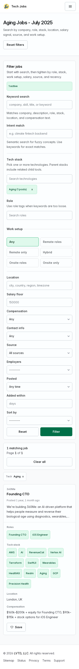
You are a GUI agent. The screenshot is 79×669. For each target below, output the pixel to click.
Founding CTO (17, 534)
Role (10, 201)
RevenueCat (36, 552)
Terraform (15, 562)
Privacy (34, 660)
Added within (16, 395)
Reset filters (15, 44)
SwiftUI (32, 562)
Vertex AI (55, 552)
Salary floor (15, 294)
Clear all (39, 461)
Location (13, 277)
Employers (14, 361)
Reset (23, 431)
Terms (46, 660)
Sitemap (8, 660)
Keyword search (18, 96)
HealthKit (14, 573)
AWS (12, 552)
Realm (30, 573)
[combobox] (39, 178)
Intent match (16, 125)
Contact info (15, 328)
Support (59, 660)
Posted (12, 378)
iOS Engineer (40, 534)
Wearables (49, 562)
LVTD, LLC (21, 653)
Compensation (17, 311)
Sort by (12, 412)
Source (12, 345)
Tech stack (14, 159)
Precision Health (19, 583)
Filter (56, 431)
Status (21, 660)
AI (22, 552)
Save (18, 627)
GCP (55, 573)
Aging (43, 573)
